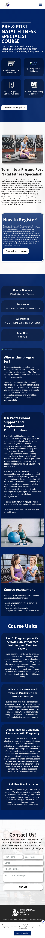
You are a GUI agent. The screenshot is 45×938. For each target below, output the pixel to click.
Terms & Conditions (9, 919)
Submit (23, 887)
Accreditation (23, 919)
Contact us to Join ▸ (14, 107)
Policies (40, 919)
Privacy (33, 919)
